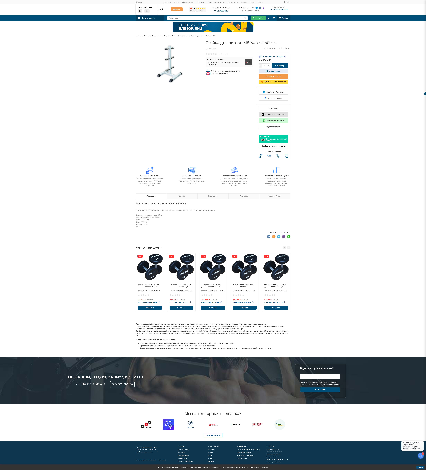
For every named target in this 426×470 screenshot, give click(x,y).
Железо (146, 36)
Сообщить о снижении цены (273, 146)
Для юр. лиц (182, 458)
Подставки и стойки (159, 36)
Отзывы (244, 2)
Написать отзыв (223, 54)
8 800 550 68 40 (90, 384)
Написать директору (185, 461)
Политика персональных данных (146, 460)
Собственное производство (276, 176)
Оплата (176, 2)
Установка (201, 2)
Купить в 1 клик (273, 71)
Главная (138, 36)
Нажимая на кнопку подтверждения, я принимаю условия (320, 383)
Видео (252, 2)
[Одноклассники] (273, 236)
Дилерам (211, 461)
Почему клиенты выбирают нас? (248, 450)
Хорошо (420, 467)
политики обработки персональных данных (323, 384)
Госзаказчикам (183, 455)
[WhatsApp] (288, 236)
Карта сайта (162, 460)
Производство (258, 18)
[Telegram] (278, 236)
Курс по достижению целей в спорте (276, 140)
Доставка (167, 2)
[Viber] (283, 236)
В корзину (279, 66)
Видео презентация (244, 452)
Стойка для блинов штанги (178, 36)
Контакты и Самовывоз (216, 2)
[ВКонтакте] (268, 236)
